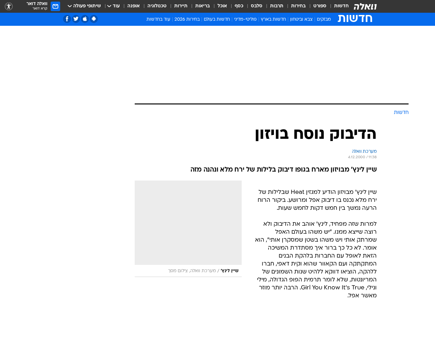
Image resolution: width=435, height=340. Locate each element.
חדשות (341, 6)
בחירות (298, 6)
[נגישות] (9, 7)
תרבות (276, 6)
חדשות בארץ (273, 20)
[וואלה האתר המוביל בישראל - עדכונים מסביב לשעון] (365, 6)
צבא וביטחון (301, 20)
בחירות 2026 (187, 20)
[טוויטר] (76, 19)
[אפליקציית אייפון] (85, 19)
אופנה (133, 6)
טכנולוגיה (157, 6)
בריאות (202, 6)
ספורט (319, 6)
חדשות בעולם (217, 20)
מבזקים (324, 20)
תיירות (181, 6)
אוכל (222, 6)
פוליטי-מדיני (245, 20)
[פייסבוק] (67, 19)
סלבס (256, 6)
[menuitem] (337, 6)
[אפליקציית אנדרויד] (94, 19)
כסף (239, 6)
